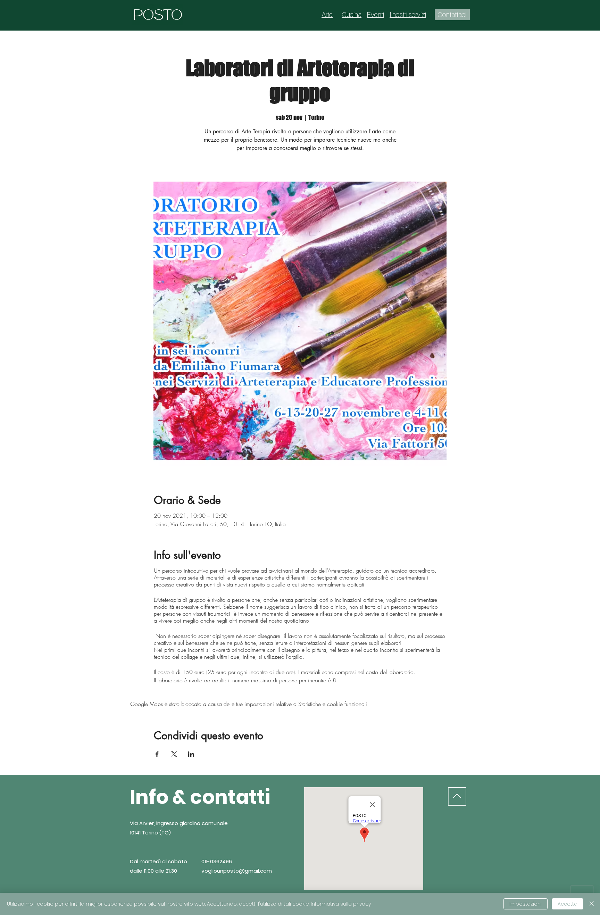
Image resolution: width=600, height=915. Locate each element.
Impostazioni (525, 903)
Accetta (567, 903)
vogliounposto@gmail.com (236, 870)
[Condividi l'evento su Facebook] (157, 754)
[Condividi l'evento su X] (174, 754)
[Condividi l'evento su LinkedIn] (191, 754)
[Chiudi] (592, 903)
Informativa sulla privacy (341, 903)
